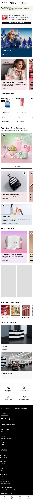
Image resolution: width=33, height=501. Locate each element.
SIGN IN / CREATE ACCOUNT (16, 23)
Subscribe (4, 413)
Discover (4, 349)
